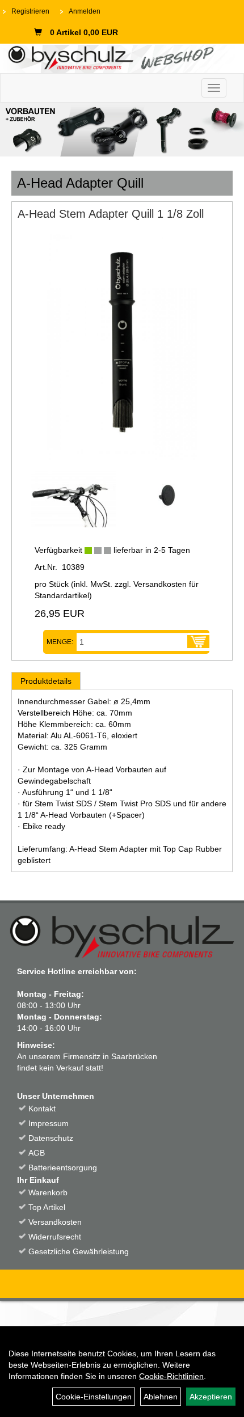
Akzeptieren (211, 1396)
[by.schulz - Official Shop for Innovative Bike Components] (117, 56)
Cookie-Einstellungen (94, 1396)
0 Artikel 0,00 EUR (84, 32)
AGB (36, 1152)
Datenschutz (50, 1138)
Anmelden (84, 11)
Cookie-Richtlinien (171, 1376)
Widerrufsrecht (54, 1236)
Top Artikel (46, 1207)
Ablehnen (161, 1396)
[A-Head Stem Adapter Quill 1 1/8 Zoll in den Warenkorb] (198, 642)
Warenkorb (48, 1192)
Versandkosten (55, 1221)
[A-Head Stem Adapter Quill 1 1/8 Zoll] (122, 347)
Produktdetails (45, 681)
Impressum (48, 1123)
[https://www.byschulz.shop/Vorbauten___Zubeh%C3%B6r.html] (122, 129)
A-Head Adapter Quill (80, 183)
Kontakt (42, 1108)
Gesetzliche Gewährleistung (78, 1251)
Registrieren (30, 11)
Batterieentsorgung (62, 1167)
